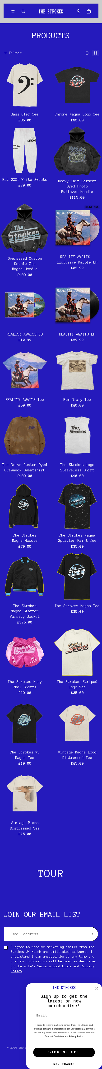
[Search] (23, 11)
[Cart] (88, 11)
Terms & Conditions (54, 966)
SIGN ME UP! (64, 1052)
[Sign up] (91, 934)
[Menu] (13, 11)
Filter (15, 53)
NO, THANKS (64, 1064)
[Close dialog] (97, 988)
